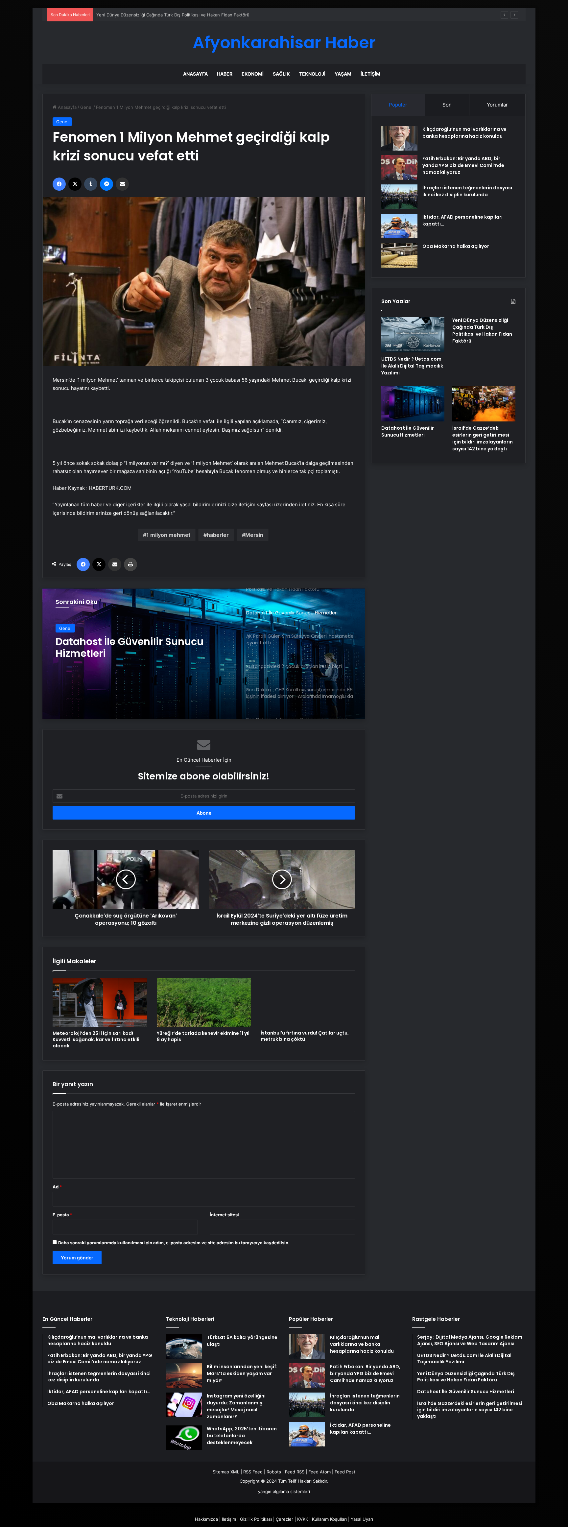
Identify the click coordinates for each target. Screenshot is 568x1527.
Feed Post (345, 1471)
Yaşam (343, 74)
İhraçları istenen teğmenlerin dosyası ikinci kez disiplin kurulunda (467, 191)
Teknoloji (312, 74)
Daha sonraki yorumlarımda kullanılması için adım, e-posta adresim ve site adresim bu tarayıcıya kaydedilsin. (174, 1242)
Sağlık (281, 74)
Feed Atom (319, 1471)
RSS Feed (253, 1471)
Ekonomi (253, 74)
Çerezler (284, 1519)
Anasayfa (195, 74)
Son (447, 105)
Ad (57, 1186)
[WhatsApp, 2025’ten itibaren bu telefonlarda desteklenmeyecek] (184, 1437)
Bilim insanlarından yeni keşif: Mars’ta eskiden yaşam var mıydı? (242, 1373)
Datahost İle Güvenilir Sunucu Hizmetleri (407, 431)
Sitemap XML (226, 1471)
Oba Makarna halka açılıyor (455, 246)
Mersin (254, 535)
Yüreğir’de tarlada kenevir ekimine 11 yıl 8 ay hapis (203, 1036)
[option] (203, 653)
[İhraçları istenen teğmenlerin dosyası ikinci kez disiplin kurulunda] (399, 196)
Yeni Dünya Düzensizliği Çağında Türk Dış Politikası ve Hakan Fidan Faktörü (482, 330)
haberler (218, 535)
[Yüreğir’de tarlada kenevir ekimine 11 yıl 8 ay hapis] (204, 1002)
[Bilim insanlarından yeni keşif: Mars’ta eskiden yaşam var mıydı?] (184, 1375)
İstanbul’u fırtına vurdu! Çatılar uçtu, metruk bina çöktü (305, 1036)
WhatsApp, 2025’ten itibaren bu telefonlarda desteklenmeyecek (242, 1435)
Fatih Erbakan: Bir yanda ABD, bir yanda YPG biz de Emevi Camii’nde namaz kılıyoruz (463, 165)
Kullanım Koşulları (329, 1519)
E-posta (62, 1214)
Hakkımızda (206, 1519)
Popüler (398, 105)
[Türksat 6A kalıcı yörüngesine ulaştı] (184, 1346)
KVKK (302, 1519)
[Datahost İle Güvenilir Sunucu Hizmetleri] (412, 403)
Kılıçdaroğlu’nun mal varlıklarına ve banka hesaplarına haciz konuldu (464, 132)
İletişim (370, 74)
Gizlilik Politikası (256, 1519)
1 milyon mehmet (168, 535)
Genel (86, 107)
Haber (224, 74)
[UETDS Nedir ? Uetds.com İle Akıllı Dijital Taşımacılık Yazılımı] (412, 334)
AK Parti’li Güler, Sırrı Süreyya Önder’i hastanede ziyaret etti (129, 647)
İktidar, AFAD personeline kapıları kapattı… (360, 1428)
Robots (274, 1471)
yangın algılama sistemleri (284, 1491)
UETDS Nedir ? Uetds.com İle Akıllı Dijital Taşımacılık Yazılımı (412, 366)
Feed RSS (294, 1471)
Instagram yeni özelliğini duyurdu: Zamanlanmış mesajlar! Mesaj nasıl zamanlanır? (236, 1406)
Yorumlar (497, 105)
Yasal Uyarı (362, 1519)
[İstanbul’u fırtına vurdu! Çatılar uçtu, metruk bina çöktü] (308, 1002)
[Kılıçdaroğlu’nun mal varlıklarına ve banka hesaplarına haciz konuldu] (399, 138)
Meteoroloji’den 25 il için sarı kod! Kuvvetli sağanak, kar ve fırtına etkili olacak (96, 1039)
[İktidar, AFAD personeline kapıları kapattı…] (399, 226)
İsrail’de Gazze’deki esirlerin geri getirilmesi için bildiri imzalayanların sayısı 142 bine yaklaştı (482, 438)
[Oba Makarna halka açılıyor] (399, 255)
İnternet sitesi (224, 1214)
